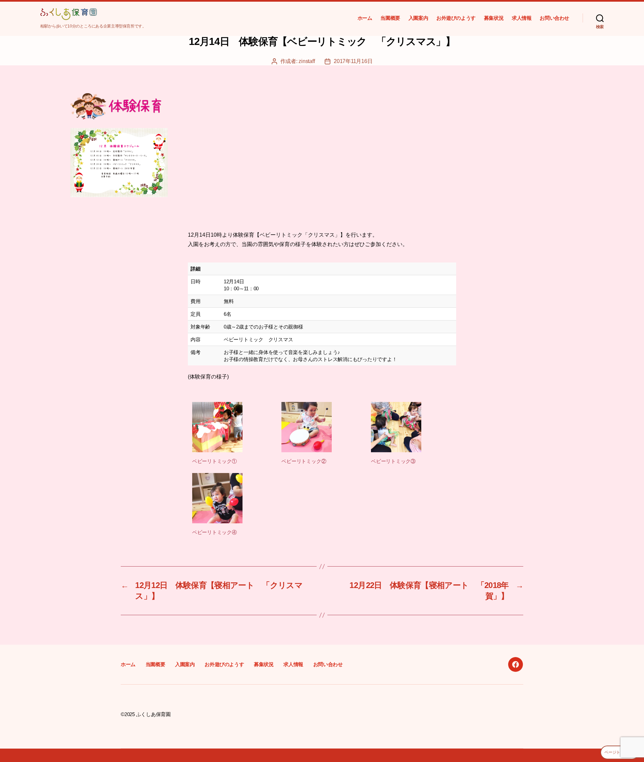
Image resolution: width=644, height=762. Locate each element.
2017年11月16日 (353, 61)
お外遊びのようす (456, 18)
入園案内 (418, 18)
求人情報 (521, 18)
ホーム (365, 18)
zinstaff (307, 61)
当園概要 (390, 18)
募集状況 (493, 18)
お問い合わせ (554, 18)
